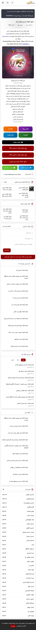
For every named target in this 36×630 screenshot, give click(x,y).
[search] (8, 3)
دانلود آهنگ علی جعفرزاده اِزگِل (20, 454)
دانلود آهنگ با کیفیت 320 (16, 148)
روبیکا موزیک (5, 36)
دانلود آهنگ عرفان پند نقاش (21, 312)
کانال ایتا (10, 129)
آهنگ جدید (29, 25)
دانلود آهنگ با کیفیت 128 (16, 155)
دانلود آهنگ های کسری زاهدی (18, 162)
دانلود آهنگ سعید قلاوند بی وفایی (25, 391)
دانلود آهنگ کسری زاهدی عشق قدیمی (23, 195)
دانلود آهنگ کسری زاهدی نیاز (25, 22)
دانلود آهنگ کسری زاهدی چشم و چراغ (7, 195)
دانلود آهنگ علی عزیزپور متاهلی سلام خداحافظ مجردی (16, 277)
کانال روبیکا (25, 129)
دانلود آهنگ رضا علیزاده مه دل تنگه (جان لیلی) (16, 319)
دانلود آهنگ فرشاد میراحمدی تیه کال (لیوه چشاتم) (21, 378)
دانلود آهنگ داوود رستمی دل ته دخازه (18, 332)
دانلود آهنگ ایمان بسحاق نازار (26, 371)
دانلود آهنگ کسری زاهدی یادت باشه (7, 189)
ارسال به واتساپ (9, 168)
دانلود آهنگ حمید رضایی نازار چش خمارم (17, 460)
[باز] (3, 3)
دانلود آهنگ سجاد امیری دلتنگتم (25, 403)
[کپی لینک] (32, 174)
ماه (18, 360)
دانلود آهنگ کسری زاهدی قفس (23, 189)
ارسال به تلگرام (25, 168)
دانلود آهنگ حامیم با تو (25, 211)
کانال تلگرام (10, 135)
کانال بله (25, 135)
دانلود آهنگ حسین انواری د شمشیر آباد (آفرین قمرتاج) (20, 384)
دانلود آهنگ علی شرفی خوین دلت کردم (18, 433)
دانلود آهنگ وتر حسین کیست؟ (8, 218)
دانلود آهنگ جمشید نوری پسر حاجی (19, 426)
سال (13, 360)
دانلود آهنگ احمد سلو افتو (21, 339)
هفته (23, 360)
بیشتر (5, 182)
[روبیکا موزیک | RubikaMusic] (30, 2)
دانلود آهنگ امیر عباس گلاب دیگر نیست (24, 218)
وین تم (13, 626)
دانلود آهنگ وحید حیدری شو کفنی (19, 346)
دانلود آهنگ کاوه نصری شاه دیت (19, 305)
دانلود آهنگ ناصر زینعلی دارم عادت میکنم (7, 211)
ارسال (7, 250)
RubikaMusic (25, 44)
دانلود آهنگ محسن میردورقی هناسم (24, 365)
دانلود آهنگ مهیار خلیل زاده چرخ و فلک (18, 325)
